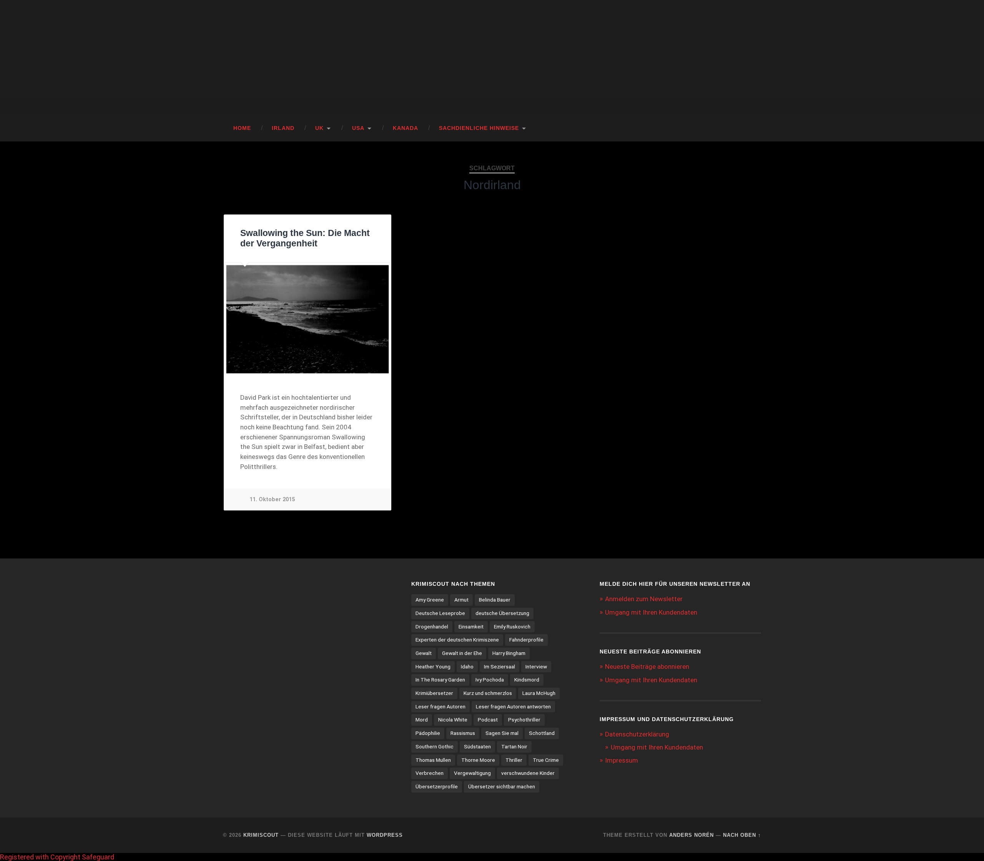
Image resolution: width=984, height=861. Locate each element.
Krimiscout (261, 835)
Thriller (513, 760)
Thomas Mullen (433, 760)
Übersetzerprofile (437, 786)
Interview (536, 666)
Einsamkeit (471, 626)
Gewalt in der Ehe (462, 653)
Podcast (488, 719)
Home (242, 128)
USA (358, 128)
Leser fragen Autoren (440, 706)
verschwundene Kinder (528, 773)
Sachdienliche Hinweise (479, 128)
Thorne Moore (478, 760)
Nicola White (452, 719)
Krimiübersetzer (434, 693)
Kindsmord (526, 679)
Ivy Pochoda (489, 679)
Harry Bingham (508, 653)
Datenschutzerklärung (637, 734)
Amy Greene (430, 600)
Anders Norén (691, 835)
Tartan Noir (514, 746)
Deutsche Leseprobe (440, 613)
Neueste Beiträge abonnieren (647, 666)
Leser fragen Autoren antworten (513, 706)
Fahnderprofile (526, 640)
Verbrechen (430, 773)
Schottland (542, 733)
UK (319, 128)
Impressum (621, 760)
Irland (283, 128)
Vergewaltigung (472, 773)
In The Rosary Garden (440, 679)
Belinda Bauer (494, 600)
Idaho (467, 666)
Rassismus (462, 733)
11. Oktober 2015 (272, 499)
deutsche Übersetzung (502, 613)
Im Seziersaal (499, 666)
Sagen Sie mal (502, 733)
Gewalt (424, 653)
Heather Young (433, 666)
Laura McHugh (538, 693)
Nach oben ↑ (742, 835)
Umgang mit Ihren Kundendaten (651, 612)
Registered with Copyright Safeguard (57, 857)
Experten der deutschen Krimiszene (457, 640)
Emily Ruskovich (512, 626)
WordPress (385, 835)
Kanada (405, 128)
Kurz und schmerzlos (488, 693)
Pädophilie (428, 733)
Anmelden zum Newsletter (644, 599)
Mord (422, 719)
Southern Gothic (435, 746)
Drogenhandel (432, 626)
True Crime (546, 760)
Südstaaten (477, 746)
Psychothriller (524, 719)
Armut (461, 600)
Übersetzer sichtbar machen (501, 786)
